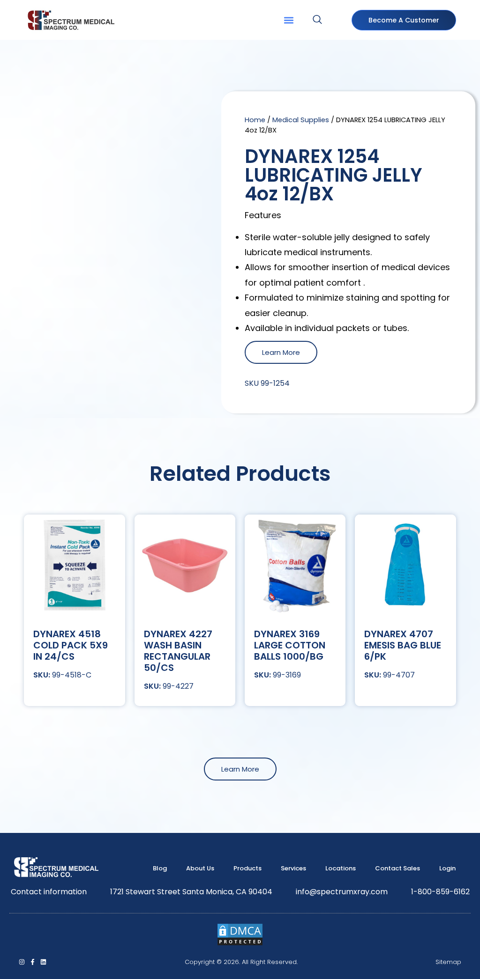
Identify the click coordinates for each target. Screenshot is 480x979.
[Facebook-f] (33, 962)
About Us (200, 868)
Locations (340, 868)
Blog (160, 868)
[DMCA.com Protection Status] (240, 943)
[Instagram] (22, 962)
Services (293, 868)
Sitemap (448, 961)
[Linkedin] (43, 962)
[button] (288, 20)
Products (247, 868)
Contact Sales (397, 868)
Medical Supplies (300, 120)
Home (255, 120)
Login (447, 868)
